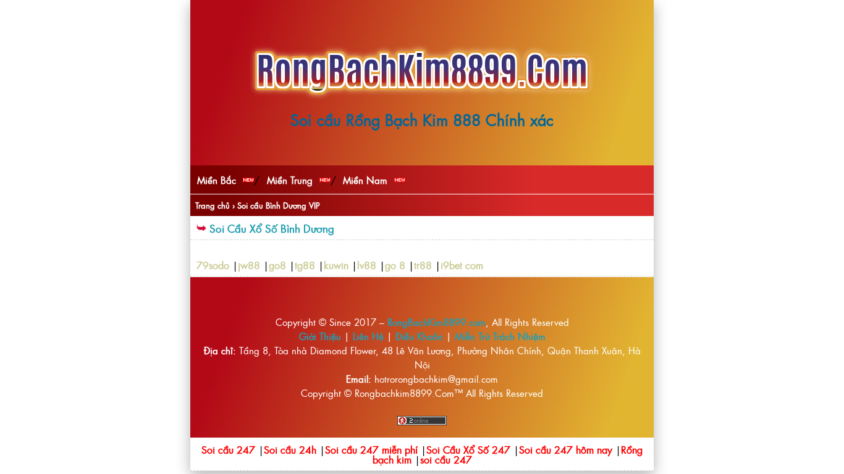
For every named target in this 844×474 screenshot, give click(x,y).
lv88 (366, 264)
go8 (277, 264)
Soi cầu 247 (228, 449)
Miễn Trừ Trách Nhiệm (500, 336)
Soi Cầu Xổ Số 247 (468, 449)
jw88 (249, 264)
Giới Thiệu (320, 336)
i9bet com (462, 264)
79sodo (212, 264)
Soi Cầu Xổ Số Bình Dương (271, 228)
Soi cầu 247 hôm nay (565, 449)
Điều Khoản (419, 336)
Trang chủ (212, 205)
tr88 (423, 264)
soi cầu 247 (446, 459)
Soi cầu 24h (290, 449)
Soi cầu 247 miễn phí (371, 449)
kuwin (336, 264)
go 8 (395, 264)
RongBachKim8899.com (436, 322)
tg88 (305, 264)
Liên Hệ (368, 336)
